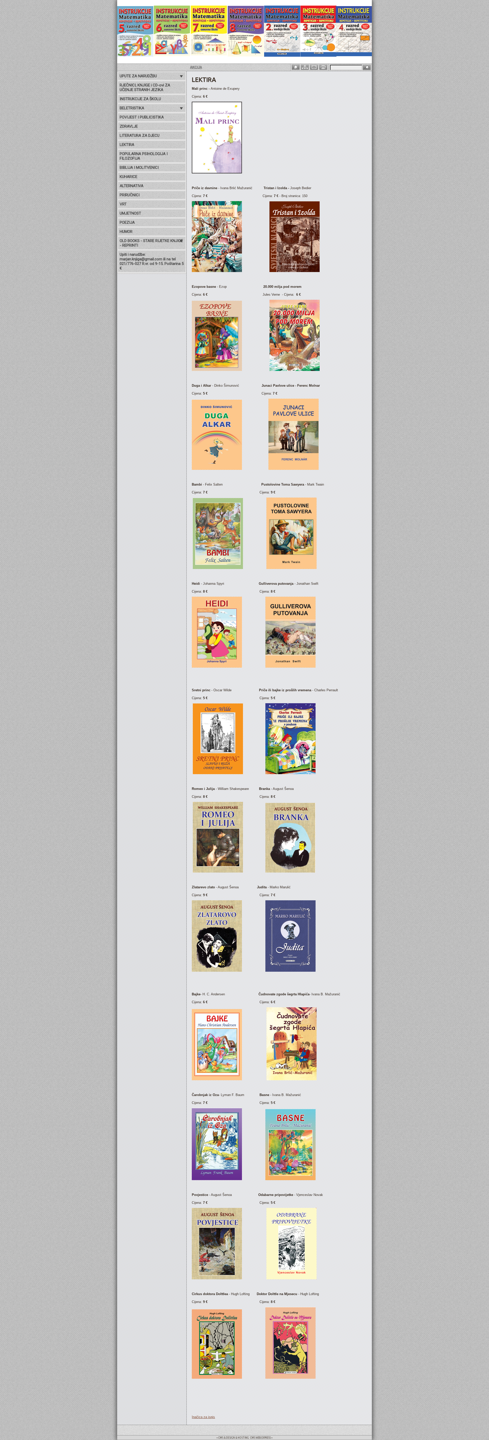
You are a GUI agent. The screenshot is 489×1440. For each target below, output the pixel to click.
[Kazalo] (305, 67)
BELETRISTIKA (132, 108)
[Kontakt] (314, 67)
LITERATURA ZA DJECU (139, 135)
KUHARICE (128, 176)
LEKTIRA (127, 144)
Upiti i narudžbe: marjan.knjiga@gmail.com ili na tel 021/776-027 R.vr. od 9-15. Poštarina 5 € (152, 261)
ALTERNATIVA (131, 186)
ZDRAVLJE (129, 126)
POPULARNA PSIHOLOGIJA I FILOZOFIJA (144, 156)
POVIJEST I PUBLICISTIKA (142, 117)
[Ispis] (323, 67)
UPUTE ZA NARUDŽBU (138, 76)
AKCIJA (156, 67)
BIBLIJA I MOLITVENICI (139, 167)
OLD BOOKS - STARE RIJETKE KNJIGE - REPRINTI (151, 243)
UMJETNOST (130, 213)
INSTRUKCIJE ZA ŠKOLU (140, 99)
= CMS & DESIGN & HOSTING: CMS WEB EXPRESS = (244, 1437)
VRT (123, 204)
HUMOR (126, 231)
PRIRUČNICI (130, 195)
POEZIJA (127, 222)
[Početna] (296, 67)
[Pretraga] (367, 68)
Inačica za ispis (203, 1417)
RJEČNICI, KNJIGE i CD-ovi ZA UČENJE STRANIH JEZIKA (145, 87)
